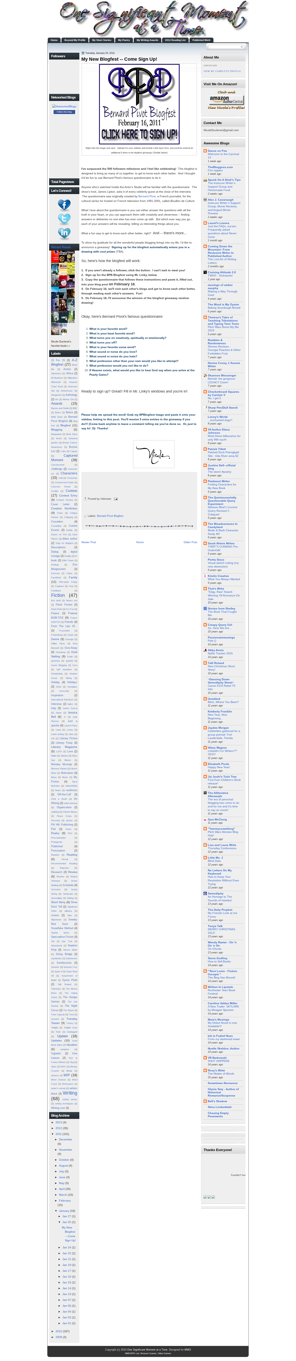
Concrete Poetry (61, 486)
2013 (59, 1122)
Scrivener (56, 889)
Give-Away (71, 647)
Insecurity (64, 691)
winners (55, 1075)
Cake (63, 451)
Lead (58, 730)
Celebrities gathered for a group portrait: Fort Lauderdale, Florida (224, 735)
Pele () (212, 640)
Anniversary (67, 391)
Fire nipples (215, 170)
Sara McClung (217, 819)
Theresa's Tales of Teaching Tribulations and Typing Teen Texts (223, 320)
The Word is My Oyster (223, 304)
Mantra (64, 756)
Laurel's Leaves (218, 223)
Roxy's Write (216, 1070)
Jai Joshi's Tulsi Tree (222, 776)
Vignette (56, 1053)
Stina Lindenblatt (220, 1107)
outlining (55, 812)
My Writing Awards (147, 40)
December (65, 1139)
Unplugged (72, 1032)
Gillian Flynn (58, 643)
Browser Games (149, 1353)
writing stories (70, 1099)
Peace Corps (64, 816)
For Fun (70, 609)
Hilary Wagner (217, 747)
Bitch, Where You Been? (223, 702)
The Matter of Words (221, 1073)
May (61, 1183)
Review (72, 872)
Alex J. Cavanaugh (221, 199)
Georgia (69, 639)
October (64, 1159)
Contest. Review (64, 500)
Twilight (54, 1027)
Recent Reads (61, 247)
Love (70, 751)
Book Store (71, 434)
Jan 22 (66, 1253)
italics (70, 704)
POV (70, 833)
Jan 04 (66, 1311)
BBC (75, 408)
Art (56, 399)
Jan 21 (66, 1259)
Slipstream (56, 919)
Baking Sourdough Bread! (224, 307)
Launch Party (70, 725)
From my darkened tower (224, 1039)
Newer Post (88, 542)
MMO (187, 1349)
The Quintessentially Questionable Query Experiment (222, 501)
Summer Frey (70, 967)
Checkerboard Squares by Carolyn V (223, 393)
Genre (55, 639)
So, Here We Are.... (220, 628)
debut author (69, 538)
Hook (58, 687)
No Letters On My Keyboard (220, 872)
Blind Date (214, 860)
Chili (61, 478)
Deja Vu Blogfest (64, 543)
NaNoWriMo (71, 786)
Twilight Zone (70, 1027)
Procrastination (58, 838)
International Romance (62, 699)
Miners (67, 760)
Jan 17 (66, 1270)
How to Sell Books (219, 961)
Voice (53, 1066)
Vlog (72, 1062)
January (64, 1210)
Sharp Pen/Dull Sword (223, 407)
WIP (66, 1075)
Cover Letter (60, 504)
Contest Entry (68, 495)
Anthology (71, 394)
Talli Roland (64, 984)
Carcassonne (57, 465)
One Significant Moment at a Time (147, 1349)
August (63, 1165)
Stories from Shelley (221, 608)
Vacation (71, 1044)
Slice (69, 915)
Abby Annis (216, 650)
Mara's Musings (218, 1019)
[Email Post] (115, 498)
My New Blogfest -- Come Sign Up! (119, 59)
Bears (58, 412)
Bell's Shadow (217, 1101)
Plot (53, 829)
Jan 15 (66, 1282)
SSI (53, 941)
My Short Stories (101, 40)
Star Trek (67, 941)
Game (70, 635)
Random (55, 855)
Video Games (164, 1353)
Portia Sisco (216, 559)
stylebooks (56, 958)
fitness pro (71, 600)
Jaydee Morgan (218, 727)
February (65, 1200)
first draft (56, 600)
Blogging (56, 429)
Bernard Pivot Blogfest (110, 515)
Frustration (64, 630)
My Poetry (124, 40)
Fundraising (57, 635)
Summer (55, 967)
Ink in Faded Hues (220, 1035)
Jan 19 (66, 1264)
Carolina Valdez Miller (222, 1003)
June (62, 1177)
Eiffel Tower (68, 560)
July (61, 1171)
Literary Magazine (64, 746)
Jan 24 (66, 1247)
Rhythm (60, 876)
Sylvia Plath (69, 980)
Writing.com (58, 1107)
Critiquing (68, 517)
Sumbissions (64, 962)
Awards (56, 403)
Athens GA (68, 399)
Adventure (56, 373)
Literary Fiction (68, 738)
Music (65, 777)
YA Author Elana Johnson (219, 431)
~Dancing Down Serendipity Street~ (221, 681)
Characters (69, 473)
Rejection (64, 868)
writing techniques (64, 1103)
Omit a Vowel (59, 799)
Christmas (72, 478)
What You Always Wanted (224, 579)
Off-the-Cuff (64, 794)
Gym (74, 665)
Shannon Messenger (222, 375)
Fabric (69, 573)
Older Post (190, 542)
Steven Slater (70, 950)
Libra (71, 734)
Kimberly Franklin (220, 711)
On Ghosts (214, 948)
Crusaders (57, 521)
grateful (69, 661)
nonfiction (71, 790)
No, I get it (214, 398)
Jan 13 (66, 1294)
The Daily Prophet (220, 909)
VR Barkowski (217, 1057)
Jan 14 (66, 1288)
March (63, 1194)
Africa (69, 373)
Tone (71, 1014)
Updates (56, 1040)
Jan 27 (66, 1216)
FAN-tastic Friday (68, 582)
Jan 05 (66, 1305)
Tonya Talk (215, 926)
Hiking (69, 678)
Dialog (54, 551)
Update (62, 1036)
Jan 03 (66, 1317)
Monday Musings (61, 764)
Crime (60, 513)
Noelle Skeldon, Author (223, 1048)
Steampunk (56, 945)
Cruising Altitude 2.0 (222, 272)
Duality (67, 556)
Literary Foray (64, 742)
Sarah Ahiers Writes (221, 543)
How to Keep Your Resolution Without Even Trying (223, 880)
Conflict (54, 491)
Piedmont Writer (219, 481)
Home (54, 40)
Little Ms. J (215, 857)
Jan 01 (66, 1323)
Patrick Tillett (217, 449)
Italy (53, 708)
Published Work (201, 40)
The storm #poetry (219, 471)
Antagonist (56, 395)
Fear (71, 586)
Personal (55, 820)
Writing (70, 1093)
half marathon (64, 669)
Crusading (56, 526)
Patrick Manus (70, 812)
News (58, 790)
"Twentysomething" (221, 828)
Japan (59, 712)
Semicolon (68, 894)
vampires (64, 1049)
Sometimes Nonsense (223, 1083)
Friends (69, 621)
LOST (59, 751)
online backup (70, 803)
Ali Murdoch (57, 378)
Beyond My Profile (74, 40)
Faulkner (59, 586)
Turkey (69, 1023)
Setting (70, 898)
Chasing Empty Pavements (218, 1114)
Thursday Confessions (222, 848)
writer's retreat (58, 1088)
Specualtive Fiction (62, 936)
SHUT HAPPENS (218, 1061)
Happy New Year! (219, 767)
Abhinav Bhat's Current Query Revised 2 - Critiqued (222, 511)
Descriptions (58, 547)
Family (73, 577)
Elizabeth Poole (218, 764)
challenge (56, 468)
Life (53, 738)
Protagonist (56, 842)
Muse (54, 777)
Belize (69, 412)
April (62, 1188)
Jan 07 (66, 1299)
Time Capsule (58, 1014)
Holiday (55, 682)
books (59, 438)
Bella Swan (57, 417)
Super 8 (58, 971)
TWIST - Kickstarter (220, 275)
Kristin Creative (218, 576)
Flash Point (56, 609)
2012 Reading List (175, 40)
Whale (69, 1071)
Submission (71, 958)
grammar (55, 661)
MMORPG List (132, 1353)
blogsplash (56, 434)
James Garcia (70, 708)
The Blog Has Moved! (221, 977)
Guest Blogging (59, 665)
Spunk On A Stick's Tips (224, 179)
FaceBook (56, 577)
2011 (59, 1134)
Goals (70, 656)
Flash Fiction (64, 604)
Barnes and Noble (60, 408)
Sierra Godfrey (218, 958)
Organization (64, 807)
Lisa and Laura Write (222, 845)
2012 (59, 1128)
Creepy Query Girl (220, 624)
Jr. (65, 717)
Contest (71, 491)
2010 (59, 1331)
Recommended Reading (64, 863)
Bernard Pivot (147, 196)
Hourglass (72, 687)
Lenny (70, 730)
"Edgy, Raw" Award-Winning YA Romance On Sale (224, 595)
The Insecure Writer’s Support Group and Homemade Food (221, 187)
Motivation (67, 772)
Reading (72, 854)
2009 (59, 1337)
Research (56, 872)
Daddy (69, 530)
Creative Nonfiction (64, 508)
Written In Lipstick (220, 987)
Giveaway (61, 652)
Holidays (72, 682)
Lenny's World (218, 416)
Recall (65, 859)
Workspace (67, 1084)
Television (56, 989)
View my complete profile (222, 71)
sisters (55, 915)
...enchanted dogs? (220, 420)
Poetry (55, 833)
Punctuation (58, 850)
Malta (53, 756)
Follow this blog (64, 112)
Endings (55, 564)
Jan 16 (66, 1276)
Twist (58, 1032)
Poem (68, 829)
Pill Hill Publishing (62, 824)
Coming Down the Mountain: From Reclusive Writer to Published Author (221, 251)
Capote (73, 451)
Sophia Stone (60, 932)
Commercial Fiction (64, 482)
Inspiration (57, 695)
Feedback (56, 590)
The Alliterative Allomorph (218, 794)
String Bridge (64, 954)
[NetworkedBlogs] (64, 106)
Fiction (58, 595)
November (65, 1149)
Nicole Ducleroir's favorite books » (61, 343)
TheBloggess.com (220, 167)
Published (57, 846)
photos (69, 820)
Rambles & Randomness (217, 341)
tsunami (55, 1019)
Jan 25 (66, 1222)
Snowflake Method (62, 928)
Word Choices (58, 1079)
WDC (63, 1066)
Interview (56, 703)
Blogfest (65, 425)
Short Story (58, 902)
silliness (68, 911)
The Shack (68, 1010)
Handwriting (57, 673)
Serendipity (56, 898)
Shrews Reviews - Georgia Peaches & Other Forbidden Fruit (224, 350)
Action (67, 369)
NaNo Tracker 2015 (220, 653)
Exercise (55, 573)
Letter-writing (57, 734)
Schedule (68, 885)
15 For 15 (58, 360)
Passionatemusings (221, 637)
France (55, 613)
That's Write (216, 588)
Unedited (214, 698)
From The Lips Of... (64, 626)
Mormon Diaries (59, 768)
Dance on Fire (59, 534)
